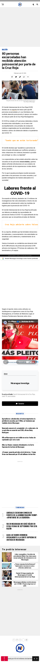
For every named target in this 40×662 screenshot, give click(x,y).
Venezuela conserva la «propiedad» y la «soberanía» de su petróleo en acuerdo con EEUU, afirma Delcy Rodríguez (20, 430)
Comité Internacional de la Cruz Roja (24, 394)
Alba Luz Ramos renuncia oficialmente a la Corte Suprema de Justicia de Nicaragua (18, 446)
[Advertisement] (20, 27)
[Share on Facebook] (12, 77)
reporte (14, 110)
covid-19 (4, 396)
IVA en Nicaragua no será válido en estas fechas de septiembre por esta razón (19, 438)
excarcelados (11, 396)
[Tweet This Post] (16, 77)
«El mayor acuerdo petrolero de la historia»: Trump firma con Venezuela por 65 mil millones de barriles (19, 453)
